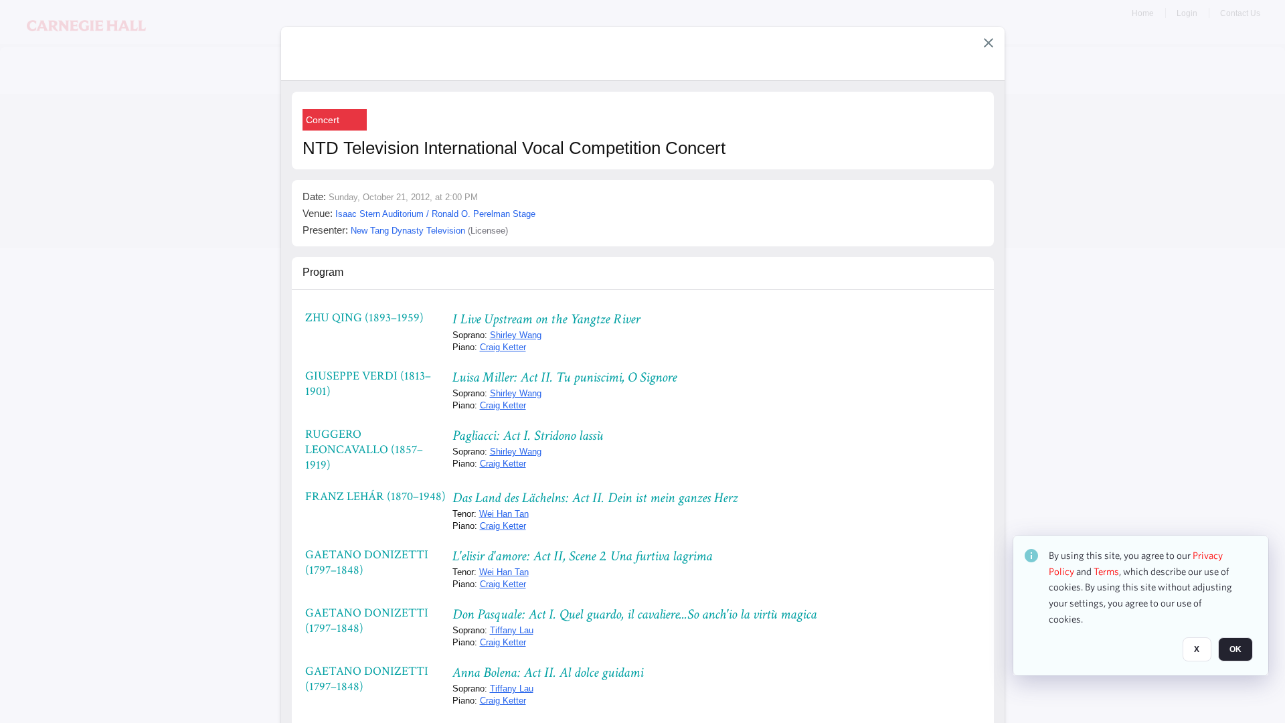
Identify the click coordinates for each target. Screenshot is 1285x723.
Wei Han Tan (504, 514)
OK (1235, 650)
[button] (988, 43)
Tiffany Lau (511, 630)
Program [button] (323, 272)
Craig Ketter (503, 347)
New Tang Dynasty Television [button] (408, 231)
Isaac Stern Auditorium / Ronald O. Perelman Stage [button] (435, 214)
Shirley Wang (515, 335)
